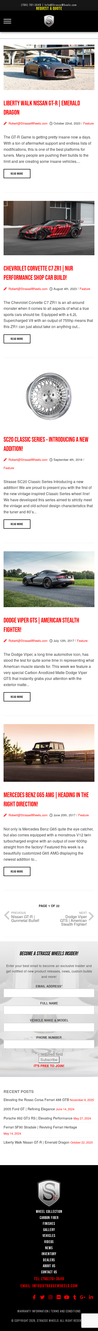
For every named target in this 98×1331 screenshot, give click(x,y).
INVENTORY (49, 1254)
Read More (17, 173)
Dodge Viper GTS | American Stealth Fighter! (73, 920)
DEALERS (49, 1260)
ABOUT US (49, 1266)
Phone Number (49, 1037)
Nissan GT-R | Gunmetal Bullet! (25, 918)
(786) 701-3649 (31, 4)
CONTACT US (49, 1272)
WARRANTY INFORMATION (33, 1311)
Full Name (49, 1003)
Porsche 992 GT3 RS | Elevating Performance (38, 1118)
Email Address (49, 986)
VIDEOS (49, 1242)
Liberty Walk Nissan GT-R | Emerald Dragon (36, 1142)
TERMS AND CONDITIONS (66, 1311)
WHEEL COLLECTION (49, 1211)
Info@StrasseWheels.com (55, 1286)
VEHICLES (49, 1235)
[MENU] (9, 18)
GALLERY (49, 1229)
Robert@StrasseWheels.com (29, 123)
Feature (88, 123)
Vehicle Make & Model (49, 1020)
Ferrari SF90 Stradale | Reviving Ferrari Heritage (40, 1127)
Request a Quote (49, 8)
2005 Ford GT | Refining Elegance (29, 1108)
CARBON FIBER (49, 1217)
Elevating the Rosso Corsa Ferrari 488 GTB (36, 1099)
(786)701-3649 (52, 1279)
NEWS (49, 1248)
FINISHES (49, 1223)
